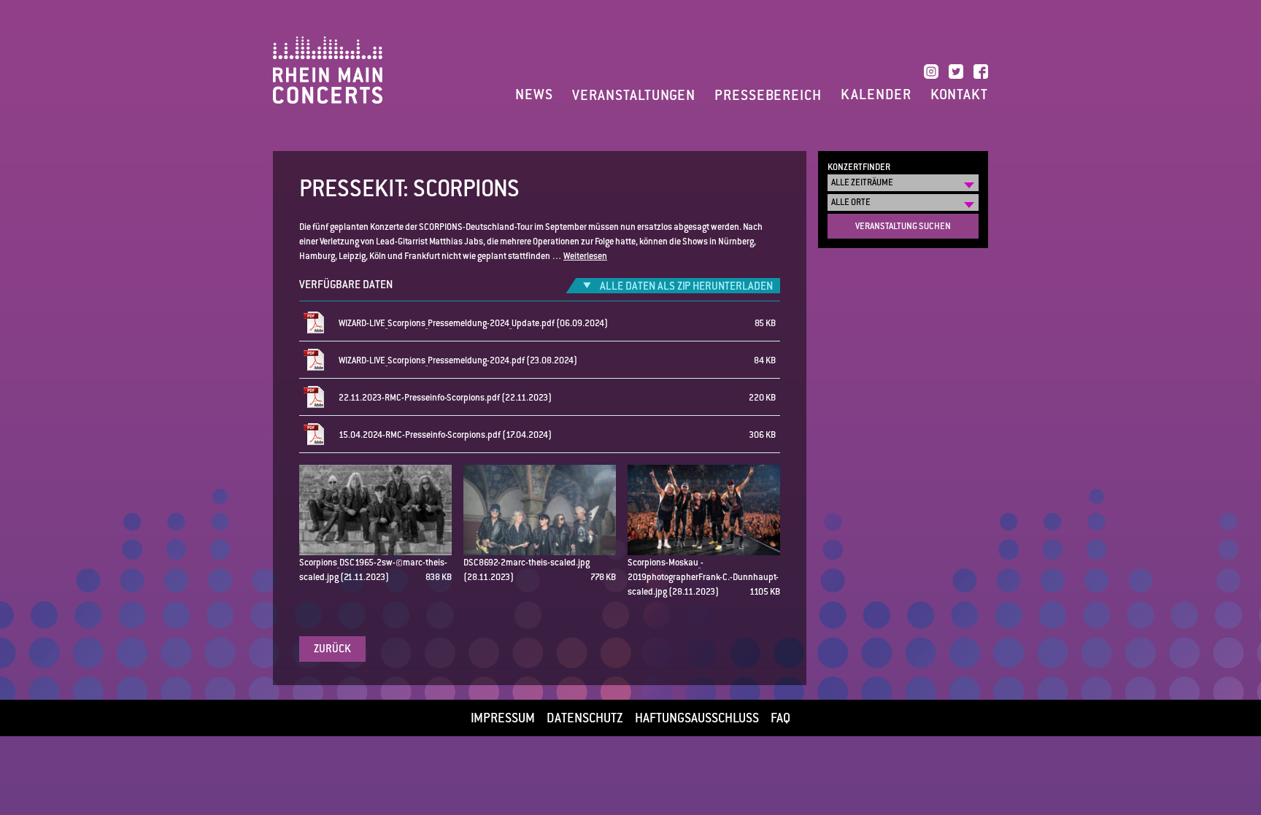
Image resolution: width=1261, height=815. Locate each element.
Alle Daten (686, 286)
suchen (903, 226)
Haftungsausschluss (697, 718)
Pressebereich (768, 95)
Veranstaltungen (633, 95)
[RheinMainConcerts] (327, 69)
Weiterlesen (585, 256)
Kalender (876, 95)
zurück (332, 648)
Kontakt (959, 95)
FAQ (780, 718)
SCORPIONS (466, 188)
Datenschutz (585, 718)
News (534, 95)
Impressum (503, 718)
